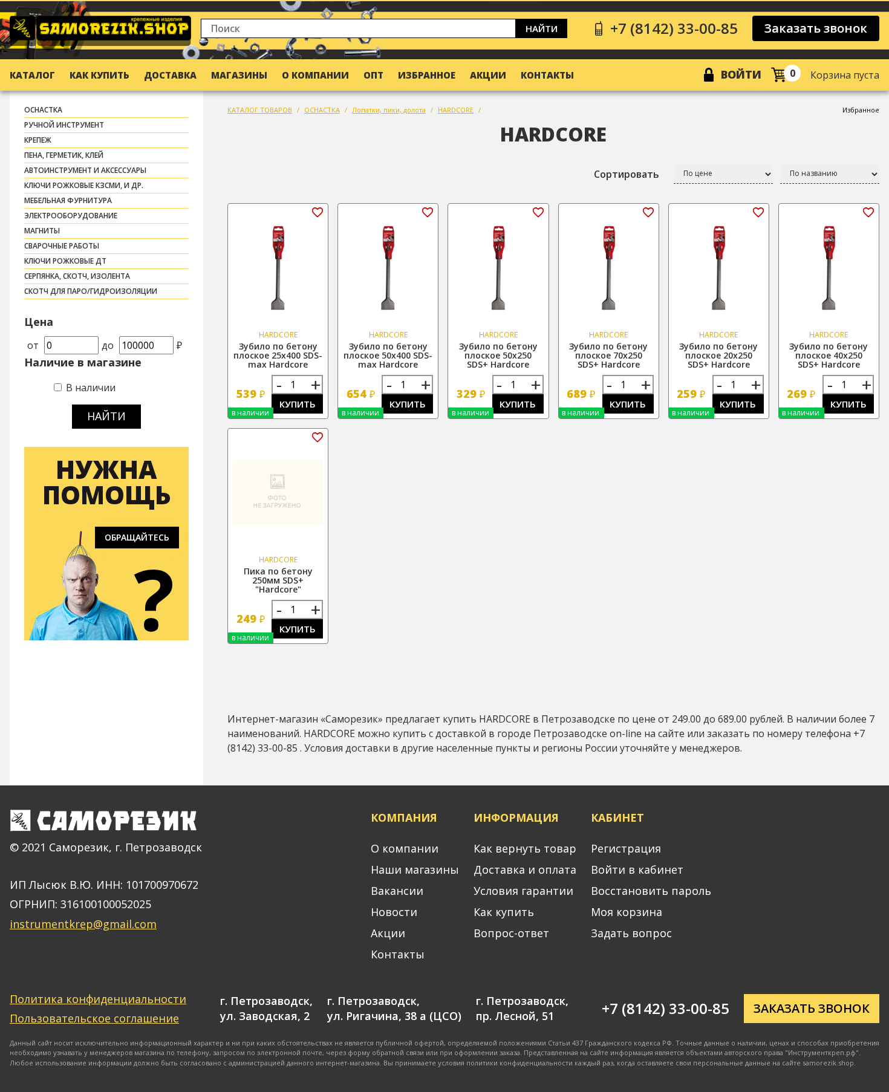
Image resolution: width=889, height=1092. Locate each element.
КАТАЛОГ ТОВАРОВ (259, 109)
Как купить (99, 75)
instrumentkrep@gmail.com (83, 924)
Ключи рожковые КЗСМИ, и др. (83, 185)
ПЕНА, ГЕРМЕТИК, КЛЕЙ (63, 155)
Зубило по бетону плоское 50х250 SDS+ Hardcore (498, 355)
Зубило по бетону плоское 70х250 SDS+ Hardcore (608, 355)
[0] (778, 74)
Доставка (170, 75)
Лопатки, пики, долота (389, 109)
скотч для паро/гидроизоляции (90, 291)
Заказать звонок (815, 28)
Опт (373, 75)
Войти (741, 74)
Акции (488, 75)
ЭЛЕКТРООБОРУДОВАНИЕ (70, 215)
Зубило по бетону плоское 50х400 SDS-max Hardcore (388, 355)
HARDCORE (456, 109)
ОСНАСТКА (43, 110)
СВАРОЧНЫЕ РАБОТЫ (61, 246)
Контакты (547, 75)
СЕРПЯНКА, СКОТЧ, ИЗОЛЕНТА (77, 276)
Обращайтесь (137, 537)
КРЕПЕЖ (37, 140)
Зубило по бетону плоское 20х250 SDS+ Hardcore (718, 355)
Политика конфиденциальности (98, 999)
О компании (315, 75)
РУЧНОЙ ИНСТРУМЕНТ (64, 125)
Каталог (32, 75)
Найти (542, 28)
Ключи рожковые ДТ (65, 261)
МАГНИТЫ (42, 231)
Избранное (426, 75)
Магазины (239, 75)
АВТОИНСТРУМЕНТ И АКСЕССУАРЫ (85, 170)
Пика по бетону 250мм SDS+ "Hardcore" (278, 580)
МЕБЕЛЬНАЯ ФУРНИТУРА (68, 200)
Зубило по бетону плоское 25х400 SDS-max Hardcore (277, 355)
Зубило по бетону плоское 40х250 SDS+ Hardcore (828, 355)
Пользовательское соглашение (94, 1018)
